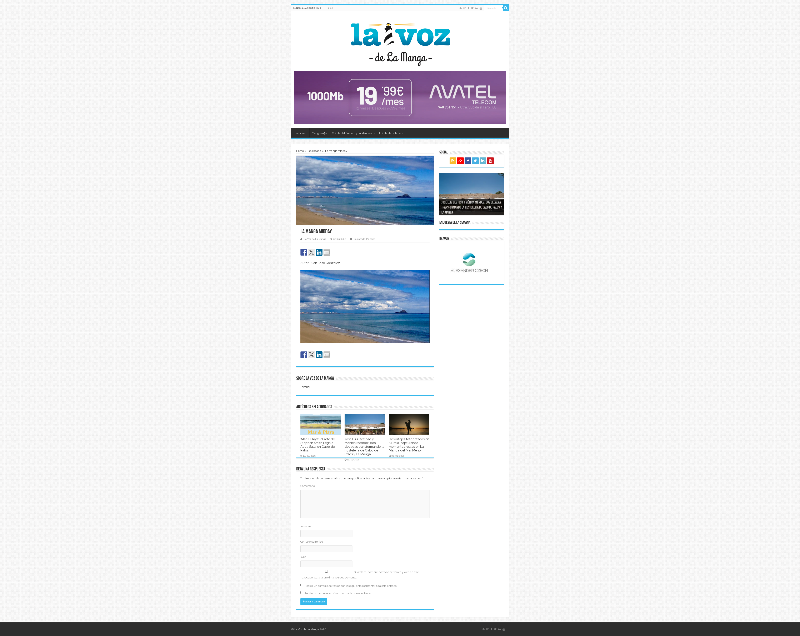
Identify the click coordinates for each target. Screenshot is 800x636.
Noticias (300, 133)
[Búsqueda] (506, 8)
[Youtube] (480, 8)
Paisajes (370, 239)
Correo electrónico (312, 541)
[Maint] (400, 97)
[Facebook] (468, 8)
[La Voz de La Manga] (400, 41)
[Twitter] (472, 8)
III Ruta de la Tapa (390, 133)
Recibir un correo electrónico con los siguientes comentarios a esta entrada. (351, 585)
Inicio (330, 7)
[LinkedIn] (476, 8)
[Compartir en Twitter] (311, 252)
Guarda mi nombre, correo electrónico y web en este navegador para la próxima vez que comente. (359, 575)
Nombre (306, 526)
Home (300, 150)
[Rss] (460, 8)
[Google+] (464, 8)
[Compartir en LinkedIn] (319, 252)
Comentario (308, 486)
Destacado (314, 150)
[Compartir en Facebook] (303, 252)
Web (303, 556)
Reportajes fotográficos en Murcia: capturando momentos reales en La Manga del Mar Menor (409, 444)
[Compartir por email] (327, 252)
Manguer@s (319, 133)
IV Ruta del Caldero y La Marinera (351, 133)
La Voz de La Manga (315, 239)
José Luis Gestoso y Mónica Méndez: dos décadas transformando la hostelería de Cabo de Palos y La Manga (364, 446)
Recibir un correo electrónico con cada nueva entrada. (338, 593)
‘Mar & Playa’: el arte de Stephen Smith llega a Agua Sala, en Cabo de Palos (317, 444)
